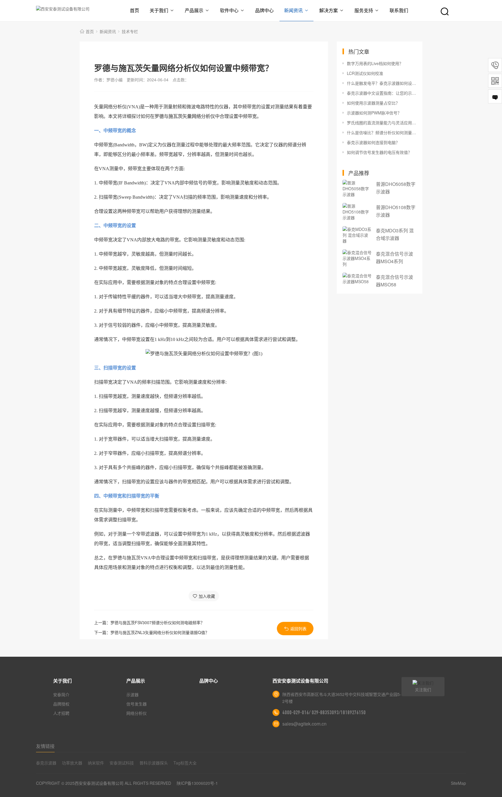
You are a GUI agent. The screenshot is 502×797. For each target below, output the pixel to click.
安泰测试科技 (122, 763)
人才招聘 (61, 713)
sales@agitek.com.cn (304, 723)
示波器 (132, 694)
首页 (134, 10)
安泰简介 (61, 694)
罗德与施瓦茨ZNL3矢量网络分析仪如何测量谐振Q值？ (159, 632)
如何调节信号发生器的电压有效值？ (379, 152)
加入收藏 (207, 596)
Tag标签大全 (185, 763)
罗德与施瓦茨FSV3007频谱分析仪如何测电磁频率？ (157, 622)
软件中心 (229, 10)
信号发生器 (136, 704)
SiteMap (458, 783)
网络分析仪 (136, 713)
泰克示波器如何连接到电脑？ (373, 142)
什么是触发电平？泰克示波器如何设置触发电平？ (382, 83)
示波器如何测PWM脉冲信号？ (374, 113)
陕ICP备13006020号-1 (197, 783)
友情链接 (45, 746)
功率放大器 (72, 763)
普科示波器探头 (153, 763)
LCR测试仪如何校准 (365, 73)
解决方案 (328, 10)
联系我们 (399, 10)
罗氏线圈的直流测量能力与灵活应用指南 (382, 122)
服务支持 (363, 10)
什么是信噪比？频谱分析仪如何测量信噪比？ (382, 132)
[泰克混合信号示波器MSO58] (357, 278)
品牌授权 (61, 704)
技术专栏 (130, 31)
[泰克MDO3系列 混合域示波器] (357, 235)
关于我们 (159, 10)
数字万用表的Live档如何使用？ (375, 63)
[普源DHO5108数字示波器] (357, 211)
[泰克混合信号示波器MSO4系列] (357, 258)
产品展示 (194, 10)
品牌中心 (264, 10)
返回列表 (298, 628)
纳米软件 (96, 763)
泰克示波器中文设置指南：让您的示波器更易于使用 (382, 93)
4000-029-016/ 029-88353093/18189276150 (324, 712)
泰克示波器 (46, 763)
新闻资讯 (293, 10)
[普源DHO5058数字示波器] (357, 188)
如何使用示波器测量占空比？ (373, 103)
